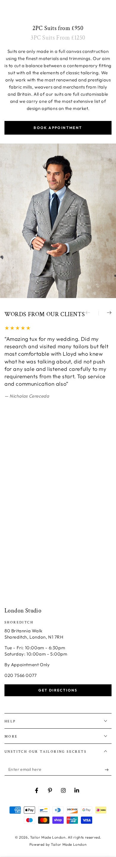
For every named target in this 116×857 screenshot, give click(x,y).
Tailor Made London (48, 837)
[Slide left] (91, 313)
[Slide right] (105, 313)
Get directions (58, 690)
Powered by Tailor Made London (58, 844)
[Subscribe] (108, 769)
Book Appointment (58, 127)
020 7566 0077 (20, 675)
